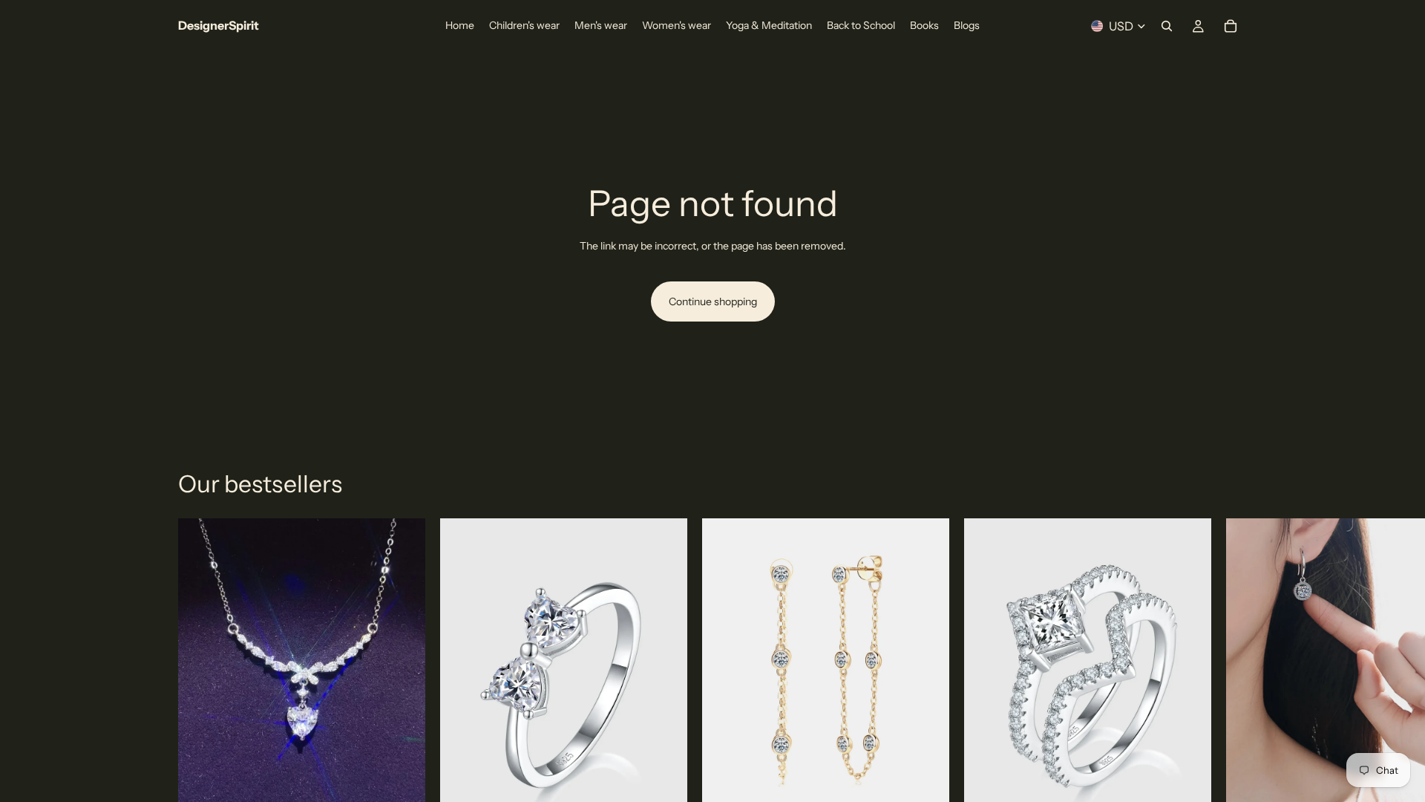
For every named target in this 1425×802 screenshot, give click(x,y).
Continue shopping (713, 301)
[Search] (1166, 26)
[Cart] (1230, 26)
